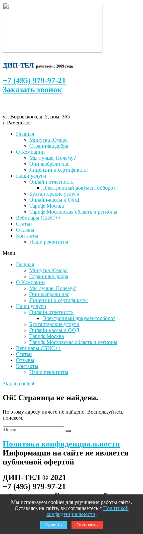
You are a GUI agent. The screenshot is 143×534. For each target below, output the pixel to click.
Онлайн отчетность (51, 182)
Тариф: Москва (46, 206)
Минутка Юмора (48, 140)
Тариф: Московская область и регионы (73, 212)
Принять (53, 524)
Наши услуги (31, 176)
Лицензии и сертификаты (58, 170)
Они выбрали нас (49, 164)
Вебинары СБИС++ (38, 218)
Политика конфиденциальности (61, 444)
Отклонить (87, 524)
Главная (25, 134)
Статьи (24, 224)
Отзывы (25, 230)
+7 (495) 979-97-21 (34, 80)
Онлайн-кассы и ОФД (54, 200)
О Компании (30, 152)
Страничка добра (48, 146)
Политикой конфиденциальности (88, 511)
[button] (71, 253)
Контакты (27, 236)
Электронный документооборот (79, 188)
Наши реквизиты (48, 242)
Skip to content (18, 383)
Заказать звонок (32, 89)
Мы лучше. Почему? (52, 158)
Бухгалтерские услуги (54, 194)
